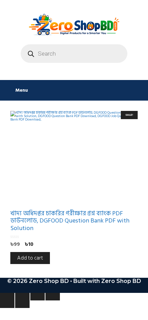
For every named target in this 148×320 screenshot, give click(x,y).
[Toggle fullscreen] (22, 296)
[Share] (37, 296)
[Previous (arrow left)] (7, 304)
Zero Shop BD (121, 281)
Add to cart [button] (30, 258)
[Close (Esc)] (52, 296)
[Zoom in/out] (7, 296)
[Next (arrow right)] (22, 304)
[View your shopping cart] (139, 90)
